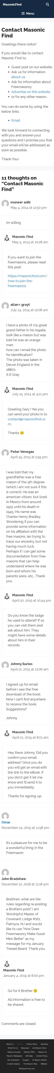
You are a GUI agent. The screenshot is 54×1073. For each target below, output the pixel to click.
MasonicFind (12, 4)
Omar (6, 822)
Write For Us (13, 1048)
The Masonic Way (30, 1064)
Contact (20, 1044)
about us (18, 77)
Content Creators (13, 1064)
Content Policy (42, 1056)
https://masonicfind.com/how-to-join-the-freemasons (27, 281)
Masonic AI (42, 1052)
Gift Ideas (29, 1056)
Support (26, 1060)
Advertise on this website (30, 92)
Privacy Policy (31, 1044)
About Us (10, 1044)
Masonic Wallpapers (14, 1056)
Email (15, 120)
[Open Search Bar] (47, 4)
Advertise (44, 1044)
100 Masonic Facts (39, 1048)
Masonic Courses (14, 1052)
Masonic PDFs (29, 1052)
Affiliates (44, 1064)
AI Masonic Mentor (39, 1060)
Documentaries (13, 1060)
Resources (25, 1048)
